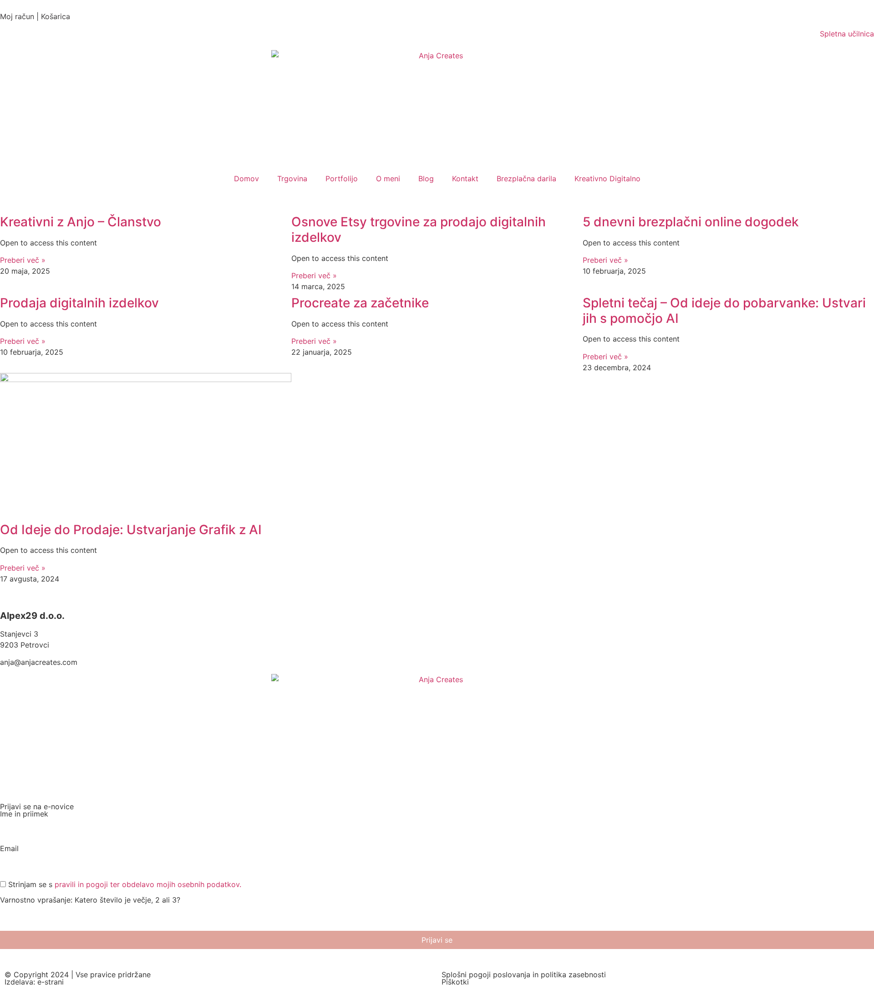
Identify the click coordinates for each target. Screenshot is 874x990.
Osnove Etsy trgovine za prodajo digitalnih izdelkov (418, 229)
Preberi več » (23, 260)
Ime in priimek (24, 814)
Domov (246, 178)
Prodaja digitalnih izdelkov (79, 303)
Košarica (55, 16)
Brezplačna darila (526, 178)
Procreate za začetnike (360, 303)
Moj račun (17, 16)
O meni (388, 178)
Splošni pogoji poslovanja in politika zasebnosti (524, 974)
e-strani (50, 981)
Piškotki (455, 981)
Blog (426, 178)
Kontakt (465, 178)
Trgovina (292, 178)
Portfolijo (341, 178)
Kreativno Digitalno (607, 178)
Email (9, 849)
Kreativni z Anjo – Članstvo (80, 222)
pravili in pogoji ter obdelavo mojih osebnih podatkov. (148, 884)
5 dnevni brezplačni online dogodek (691, 222)
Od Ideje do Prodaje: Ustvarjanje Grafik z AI (131, 529)
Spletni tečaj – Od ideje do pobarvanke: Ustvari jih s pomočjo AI (724, 310)
